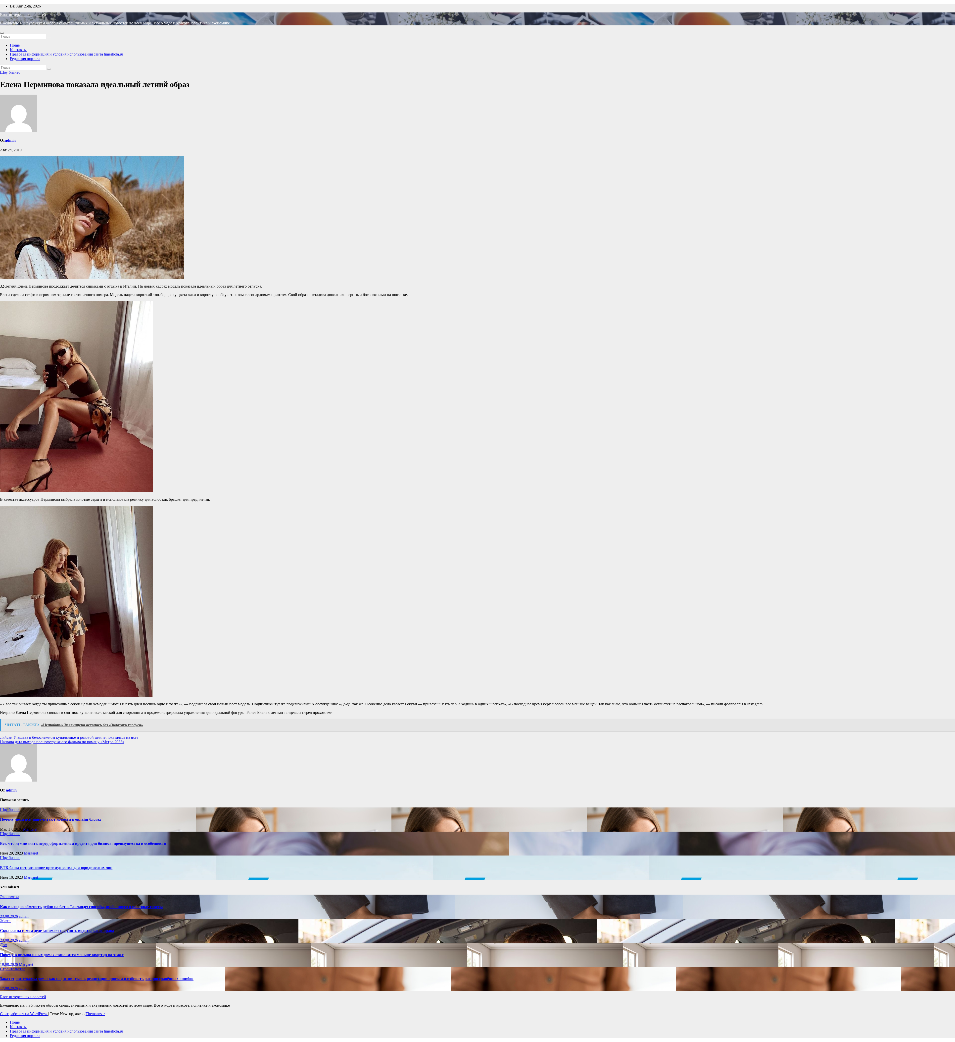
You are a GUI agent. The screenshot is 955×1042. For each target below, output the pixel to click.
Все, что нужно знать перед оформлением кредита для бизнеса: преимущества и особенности (83, 843)
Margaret (30, 829)
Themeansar (95, 1014)
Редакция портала (25, 59)
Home (15, 45)
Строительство (12, 969)
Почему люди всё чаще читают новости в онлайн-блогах (50, 819)
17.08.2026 (9, 988)
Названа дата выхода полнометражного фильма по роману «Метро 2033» (62, 742)
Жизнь (5, 921)
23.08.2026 (9, 916)
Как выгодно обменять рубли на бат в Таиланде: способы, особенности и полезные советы (81, 907)
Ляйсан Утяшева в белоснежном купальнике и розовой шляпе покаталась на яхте (69, 737)
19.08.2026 (9, 964)
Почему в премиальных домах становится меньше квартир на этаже (62, 955)
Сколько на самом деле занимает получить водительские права (57, 930)
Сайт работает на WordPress (24, 1014)
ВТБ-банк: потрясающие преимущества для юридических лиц (56, 867)
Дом (3, 945)
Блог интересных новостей (23, 14)
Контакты (18, 50)
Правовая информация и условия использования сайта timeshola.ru (66, 54)
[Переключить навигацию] (2, 33)
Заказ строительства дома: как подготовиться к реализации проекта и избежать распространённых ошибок (96, 979)
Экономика (9, 897)
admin (10, 140)
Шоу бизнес (10, 72)
